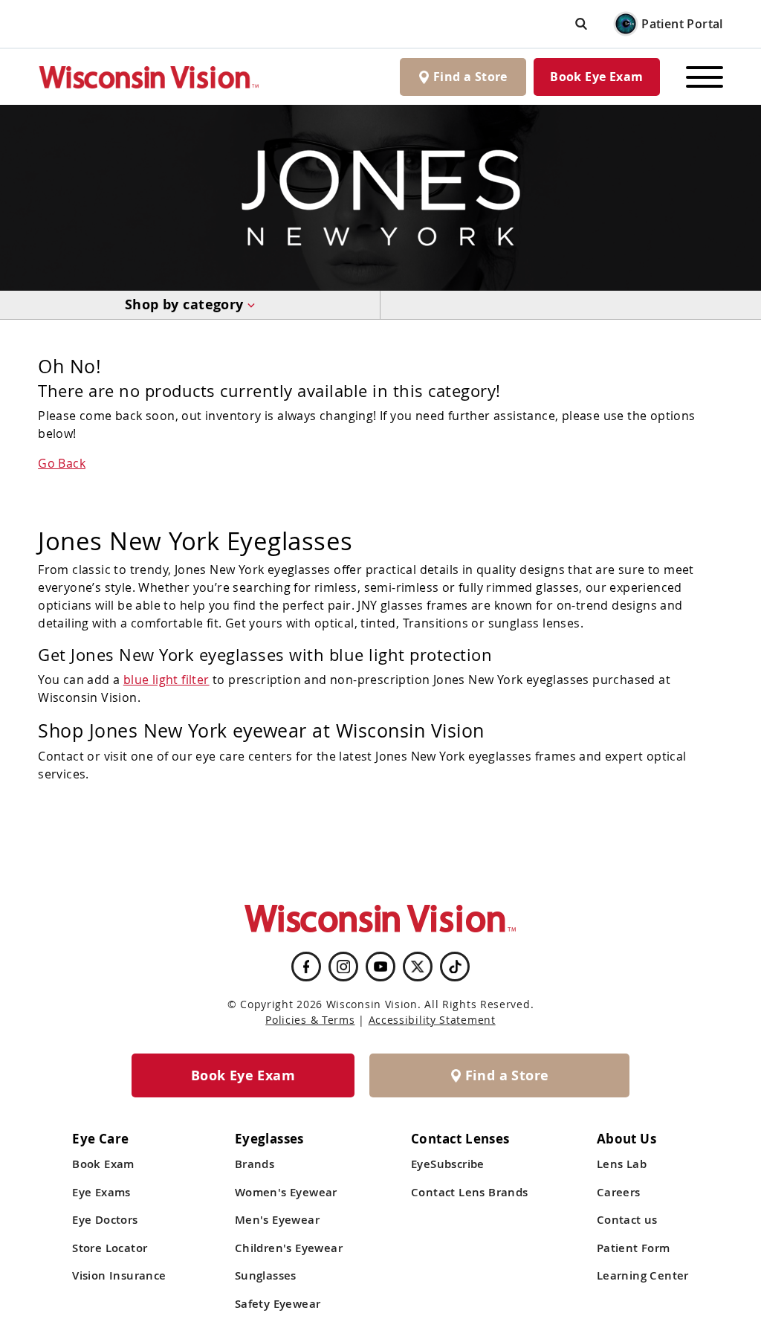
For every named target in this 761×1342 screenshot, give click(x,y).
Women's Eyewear (286, 1192)
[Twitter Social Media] (417, 966)
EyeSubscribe (448, 1164)
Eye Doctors (104, 1220)
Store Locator (109, 1248)
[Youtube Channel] (380, 966)
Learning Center (643, 1275)
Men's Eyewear (277, 1220)
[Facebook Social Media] (306, 966)
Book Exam (103, 1164)
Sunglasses (266, 1275)
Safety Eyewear (278, 1304)
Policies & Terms (309, 1020)
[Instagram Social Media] (343, 966)
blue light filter (166, 679)
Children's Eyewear (289, 1248)
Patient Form (633, 1248)
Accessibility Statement (432, 1020)
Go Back (61, 463)
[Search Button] (581, 23)
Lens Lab (622, 1164)
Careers (619, 1192)
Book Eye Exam (596, 76)
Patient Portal (682, 24)
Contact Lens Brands (469, 1192)
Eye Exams (101, 1192)
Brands (254, 1164)
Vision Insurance (119, 1275)
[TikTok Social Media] (455, 966)
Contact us (627, 1220)
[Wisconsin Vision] (149, 77)
